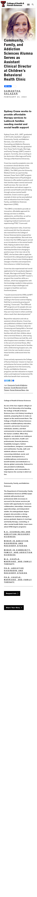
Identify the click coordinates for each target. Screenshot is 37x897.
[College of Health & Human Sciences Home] (3, 4)
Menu (28, 3)
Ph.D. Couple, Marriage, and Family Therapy (18, 579)
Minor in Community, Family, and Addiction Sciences (18, 552)
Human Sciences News (17, 390)
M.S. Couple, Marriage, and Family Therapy (18, 561)
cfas (27, 390)
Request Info (11, 593)
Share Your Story (13, 607)
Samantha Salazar (12, 92)
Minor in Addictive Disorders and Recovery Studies (16, 543)
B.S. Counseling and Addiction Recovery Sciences (17, 534)
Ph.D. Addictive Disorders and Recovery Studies (15, 570)
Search (33, 3)
